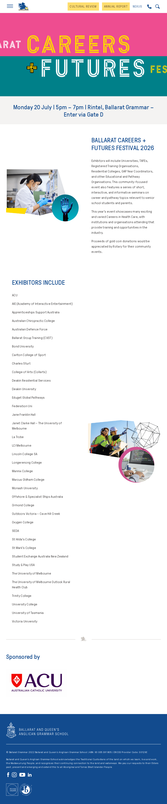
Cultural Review (83, 6)
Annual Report (116, 6)
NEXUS (137, 6)
